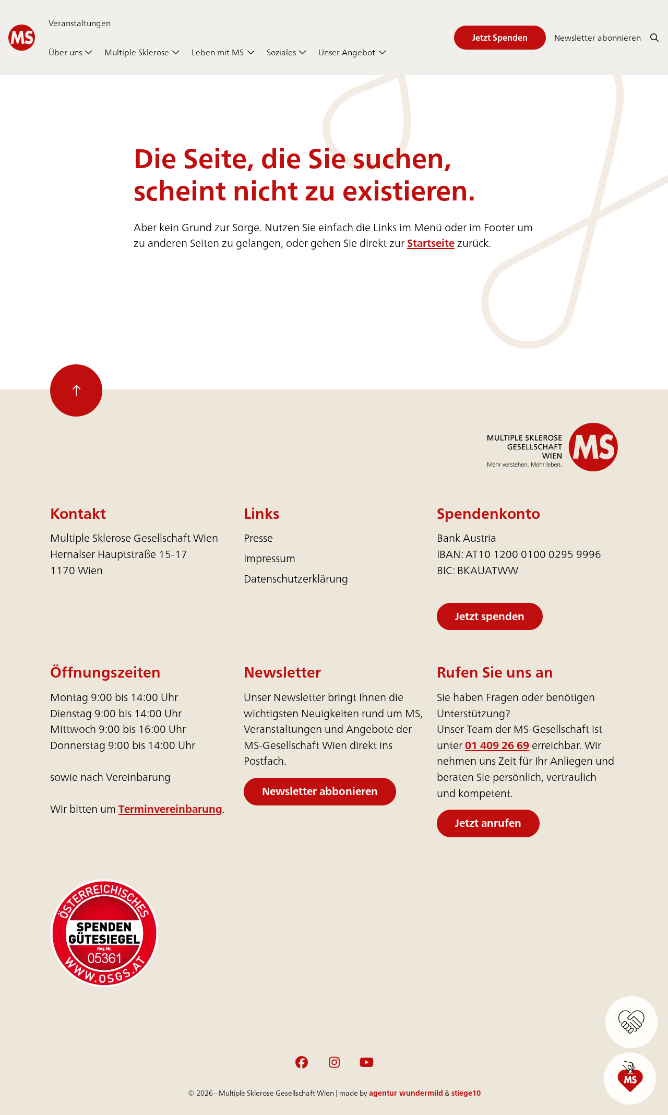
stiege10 (466, 1092)
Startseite (431, 243)
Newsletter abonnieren (597, 37)
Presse (258, 538)
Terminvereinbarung (170, 809)
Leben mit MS (218, 52)
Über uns (65, 52)
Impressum (269, 558)
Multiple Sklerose (136, 52)
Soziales (281, 52)
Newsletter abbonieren (320, 791)
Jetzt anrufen (488, 823)
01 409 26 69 (497, 745)
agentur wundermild (406, 1092)
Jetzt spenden (489, 616)
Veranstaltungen (80, 23)
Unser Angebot (346, 52)
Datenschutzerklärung (296, 578)
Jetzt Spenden (500, 37)
